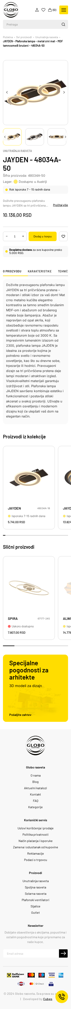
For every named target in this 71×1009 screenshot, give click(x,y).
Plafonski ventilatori (35, 899)
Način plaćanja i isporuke (36, 840)
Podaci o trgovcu (35, 859)
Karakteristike (40, 271)
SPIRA (13, 618)
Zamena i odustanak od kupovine (35, 847)
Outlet (35, 912)
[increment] (7, 236)
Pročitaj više (60, 205)
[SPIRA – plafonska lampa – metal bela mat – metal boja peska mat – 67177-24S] (29, 588)
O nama (36, 775)
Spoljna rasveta (35, 887)
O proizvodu (12, 271)
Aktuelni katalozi (35, 788)
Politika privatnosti (35, 834)
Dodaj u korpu (42, 236)
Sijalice (35, 906)
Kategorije (35, 807)
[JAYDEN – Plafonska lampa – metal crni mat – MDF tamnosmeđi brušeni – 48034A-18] (29, 478)
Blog (35, 781)
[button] (63, 24)
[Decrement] (23, 236)
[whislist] (63, 236)
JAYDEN (14, 508)
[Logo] (11, 10)
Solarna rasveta (35, 893)
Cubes (47, 999)
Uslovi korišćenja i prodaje (36, 828)
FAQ (35, 800)
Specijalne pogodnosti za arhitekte (29, 670)
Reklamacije (35, 853)
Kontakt (35, 794)
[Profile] (37, 10)
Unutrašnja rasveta (17, 151)
